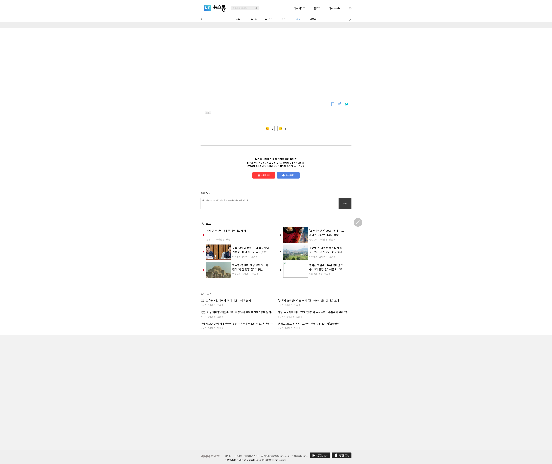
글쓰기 (317, 8)
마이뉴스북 (334, 8)
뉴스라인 (268, 19)
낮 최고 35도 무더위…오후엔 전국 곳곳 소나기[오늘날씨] (309, 323)
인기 (283, 19)
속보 (298, 19)
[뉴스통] (219, 8)
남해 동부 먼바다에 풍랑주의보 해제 (226, 230)
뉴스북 (254, 19)
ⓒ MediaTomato (300, 455)
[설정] (350, 8)
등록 (345, 203)
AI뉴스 (239, 19)
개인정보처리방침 (251, 455)
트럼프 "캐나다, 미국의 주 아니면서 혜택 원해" (226, 300)
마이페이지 (299, 8)
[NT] (207, 8)
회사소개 (228, 455)
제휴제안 (238, 455)
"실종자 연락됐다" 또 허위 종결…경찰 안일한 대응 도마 (308, 300)
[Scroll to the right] (349, 19)
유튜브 (313, 19)
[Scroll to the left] (202, 19)
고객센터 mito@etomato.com (275, 455)
